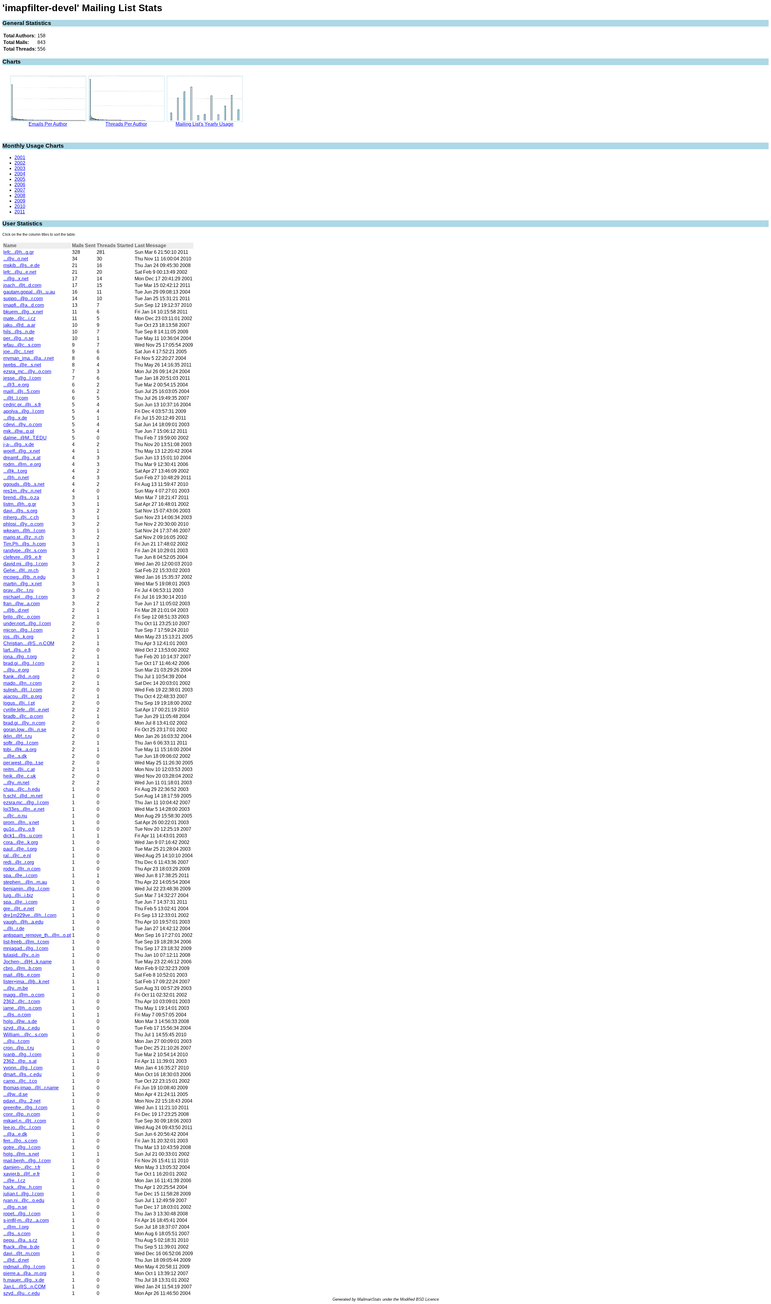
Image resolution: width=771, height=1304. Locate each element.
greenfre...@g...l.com (25, 1107)
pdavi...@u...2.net (21, 1101)
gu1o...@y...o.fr (19, 829)
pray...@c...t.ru (18, 590)
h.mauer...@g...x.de (23, 1280)
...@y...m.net (16, 782)
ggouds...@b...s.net (23, 484)
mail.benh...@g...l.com (27, 1160)
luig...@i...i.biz (18, 895)
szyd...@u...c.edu (21, 1293)
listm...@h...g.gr (19, 504)
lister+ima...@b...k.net (26, 981)
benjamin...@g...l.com (26, 888)
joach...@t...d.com (22, 285)
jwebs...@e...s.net (22, 364)
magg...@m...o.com (23, 994)
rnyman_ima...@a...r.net (28, 358)
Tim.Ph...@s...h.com (24, 543)
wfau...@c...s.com (22, 345)
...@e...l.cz (14, 1180)
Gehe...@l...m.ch (21, 570)
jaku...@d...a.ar (19, 325)
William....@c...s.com (25, 1034)
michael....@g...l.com (25, 597)
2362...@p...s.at (19, 1061)
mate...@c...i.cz (19, 318)
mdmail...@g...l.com (24, 1266)
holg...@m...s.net (21, 1154)
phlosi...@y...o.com (23, 524)
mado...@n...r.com (22, 683)
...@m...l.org (16, 1227)
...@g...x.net (15, 278)
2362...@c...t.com (21, 1001)
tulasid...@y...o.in (21, 955)
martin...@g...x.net (22, 583)
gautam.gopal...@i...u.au (29, 292)
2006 (19, 184)
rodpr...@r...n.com (21, 868)
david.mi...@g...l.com (25, 563)
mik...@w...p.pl (18, 431)
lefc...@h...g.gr (18, 252)
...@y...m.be (15, 988)
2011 (19, 211)
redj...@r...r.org (18, 862)
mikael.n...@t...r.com (24, 1120)
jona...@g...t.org (20, 656)
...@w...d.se (15, 1094)
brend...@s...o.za (21, 497)
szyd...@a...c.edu (21, 1028)
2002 (19, 162)
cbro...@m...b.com (22, 968)
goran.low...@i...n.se (24, 729)
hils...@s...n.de (19, 331)
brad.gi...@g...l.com (23, 663)
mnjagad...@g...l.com (25, 948)
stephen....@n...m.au (25, 882)
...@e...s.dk (15, 756)
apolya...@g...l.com (23, 411)
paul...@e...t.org (20, 849)
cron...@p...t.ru (18, 1047)
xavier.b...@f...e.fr (21, 1173)
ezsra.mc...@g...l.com (26, 802)
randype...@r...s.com (25, 550)
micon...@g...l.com (22, 630)
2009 (19, 200)
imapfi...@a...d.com (23, 305)
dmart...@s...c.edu (22, 1074)
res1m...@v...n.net (22, 490)
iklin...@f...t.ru (17, 736)
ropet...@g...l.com (21, 1213)
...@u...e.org (16, 669)
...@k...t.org (15, 471)
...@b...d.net (16, 610)
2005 (19, 179)
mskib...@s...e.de (21, 265)
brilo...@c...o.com (21, 616)
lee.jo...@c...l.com (22, 1127)
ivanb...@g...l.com (22, 1054)
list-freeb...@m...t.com (26, 941)
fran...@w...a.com (21, 603)
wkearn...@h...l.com (24, 530)
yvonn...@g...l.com (22, 1067)
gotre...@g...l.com (21, 1147)
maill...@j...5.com (21, 391)
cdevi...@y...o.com (22, 424)
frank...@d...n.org (21, 676)
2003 (19, 168)
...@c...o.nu (15, 815)
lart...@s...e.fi (17, 650)
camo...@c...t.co (20, 1081)
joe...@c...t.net (18, 351)
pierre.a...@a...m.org (24, 1273)
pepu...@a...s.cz (20, 1240)
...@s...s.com (16, 1233)
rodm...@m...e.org (22, 464)
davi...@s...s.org (20, 510)
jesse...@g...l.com (22, 378)
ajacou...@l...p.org (22, 696)
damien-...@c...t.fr (21, 1167)
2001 (19, 157)
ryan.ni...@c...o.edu (23, 1200)
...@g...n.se (15, 1207)
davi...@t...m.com (21, 1253)
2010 (19, 206)
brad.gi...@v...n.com (24, 723)
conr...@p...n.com (21, 1114)
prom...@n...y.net (21, 822)
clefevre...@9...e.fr (22, 557)
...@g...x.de (15, 417)
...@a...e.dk (15, 1134)
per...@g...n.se (18, 338)
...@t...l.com (15, 398)
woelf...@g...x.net (21, 451)
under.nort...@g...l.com (27, 623)
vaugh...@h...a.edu (23, 921)
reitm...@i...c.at (19, 769)
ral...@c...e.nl (17, 855)
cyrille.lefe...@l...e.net (26, 709)
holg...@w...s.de (20, 1021)
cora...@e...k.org (20, 842)
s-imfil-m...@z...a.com (26, 1220)
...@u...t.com (16, 1041)
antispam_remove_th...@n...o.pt (37, 935)
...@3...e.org (16, 384)
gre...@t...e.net (18, 908)
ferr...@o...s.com (20, 1140)
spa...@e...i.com (20, 875)
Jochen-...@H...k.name (27, 961)
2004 (19, 173)
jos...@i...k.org (18, 636)
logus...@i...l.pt (19, 703)
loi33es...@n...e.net (23, 809)
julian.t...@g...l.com (23, 1193)
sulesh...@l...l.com (22, 689)
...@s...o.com (17, 1014)
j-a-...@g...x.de (18, 444)
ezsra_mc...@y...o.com (27, 371)
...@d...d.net (16, 1260)
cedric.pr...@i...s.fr (22, 404)
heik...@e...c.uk (19, 776)
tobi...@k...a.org (19, 749)
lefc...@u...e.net (19, 272)
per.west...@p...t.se (23, 762)
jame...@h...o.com (22, 1008)
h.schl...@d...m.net (22, 795)
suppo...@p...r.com (23, 298)
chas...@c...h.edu (21, 789)
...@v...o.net (15, 258)
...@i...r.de (13, 928)
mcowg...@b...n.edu (24, 577)
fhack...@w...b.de (21, 1246)
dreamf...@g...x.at (21, 457)
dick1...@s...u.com (22, 835)
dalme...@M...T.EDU (25, 437)
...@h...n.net (16, 477)
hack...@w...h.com (22, 1187)
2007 (19, 190)
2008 (19, 195)
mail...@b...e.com (21, 975)
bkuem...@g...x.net (23, 311)
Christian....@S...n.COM (28, 643)
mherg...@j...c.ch (21, 517)
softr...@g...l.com (20, 742)
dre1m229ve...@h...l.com (29, 915)
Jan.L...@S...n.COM (24, 1286)
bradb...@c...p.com (23, 716)
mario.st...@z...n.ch (23, 537)
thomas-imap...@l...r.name (31, 1087)
